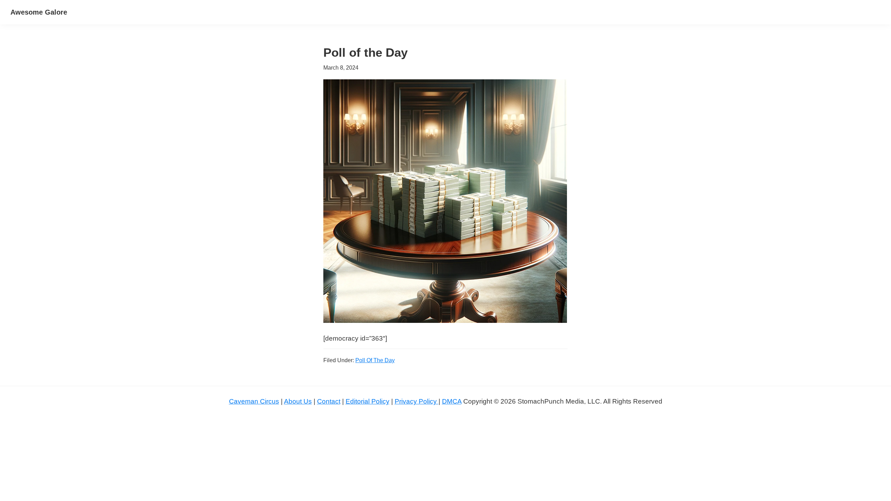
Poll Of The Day (375, 360)
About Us (298, 401)
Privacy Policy (417, 401)
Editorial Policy (367, 401)
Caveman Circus (254, 401)
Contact (328, 401)
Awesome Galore (38, 12)
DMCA (452, 401)
